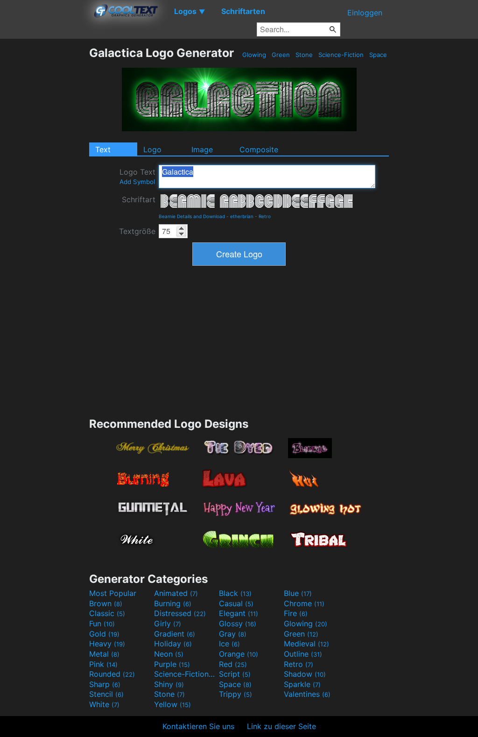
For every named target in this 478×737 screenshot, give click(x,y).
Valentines (307, 694)
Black (235, 593)
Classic (107, 613)
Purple (172, 664)
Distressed (180, 613)
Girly (167, 623)
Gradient (174, 633)
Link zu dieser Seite (281, 726)
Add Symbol (137, 181)
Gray (232, 633)
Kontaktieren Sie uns (198, 726)
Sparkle (302, 684)
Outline (303, 654)
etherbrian (241, 216)
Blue (298, 593)
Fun (102, 623)
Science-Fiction (341, 54)
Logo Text (137, 176)
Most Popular (112, 593)
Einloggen (364, 12)
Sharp (104, 684)
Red (233, 664)
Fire (296, 613)
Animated (176, 593)
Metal (104, 654)
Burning (172, 603)
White (104, 704)
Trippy (235, 694)
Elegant (238, 613)
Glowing (254, 54)
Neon (168, 654)
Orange (238, 654)
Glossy (237, 623)
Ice (229, 643)
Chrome (304, 603)
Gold (104, 633)
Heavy (107, 643)
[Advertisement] (44, 186)
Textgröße (137, 231)
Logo (152, 149)
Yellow (172, 704)
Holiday (173, 643)
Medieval (306, 643)
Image (202, 149)
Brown (105, 603)
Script (235, 674)
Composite (258, 149)
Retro (265, 216)
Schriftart (138, 199)
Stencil (106, 694)
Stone (304, 54)
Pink (103, 664)
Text (103, 149)
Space (378, 54)
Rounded (112, 674)
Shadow (305, 674)
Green (281, 54)
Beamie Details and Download (192, 216)
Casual (236, 603)
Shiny (169, 684)
